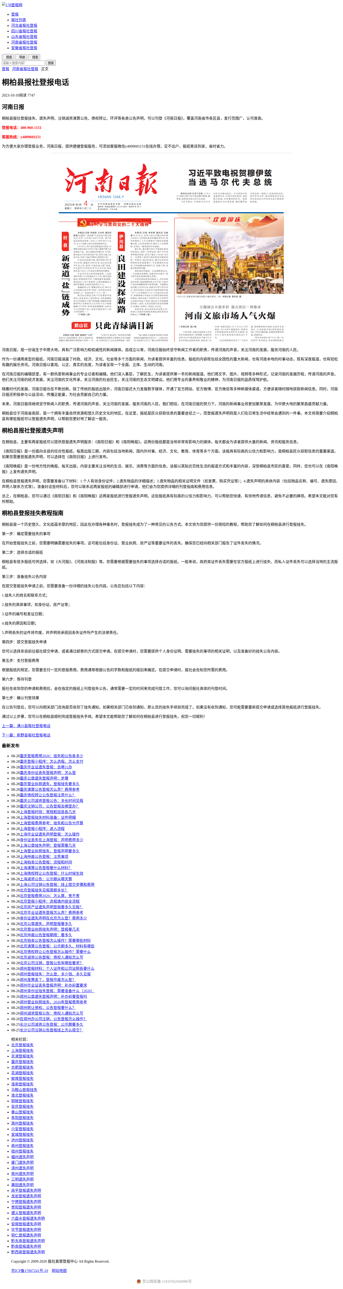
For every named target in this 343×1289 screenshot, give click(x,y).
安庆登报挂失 (22, 1107)
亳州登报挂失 (22, 1146)
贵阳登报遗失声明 (26, 1207)
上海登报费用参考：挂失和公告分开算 (51, 823)
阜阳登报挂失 (22, 1118)
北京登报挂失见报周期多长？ (44, 890)
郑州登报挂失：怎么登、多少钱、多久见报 (55, 974)
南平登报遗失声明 (26, 1190)
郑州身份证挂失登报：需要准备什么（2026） (57, 991)
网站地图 (59, 1271)
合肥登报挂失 (22, 1067)
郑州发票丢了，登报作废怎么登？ (48, 980)
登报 (15, 14)
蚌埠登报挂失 (22, 1079)
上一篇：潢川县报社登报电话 (26, 726)
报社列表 (18, 20)
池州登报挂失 (22, 1140)
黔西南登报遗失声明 (28, 1252)
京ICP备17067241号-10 (29, 1271)
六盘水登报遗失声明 (28, 1218)
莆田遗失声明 (22, 1185)
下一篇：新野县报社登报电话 (26, 735)
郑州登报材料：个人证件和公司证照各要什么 (57, 969)
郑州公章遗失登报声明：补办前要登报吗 (53, 997)
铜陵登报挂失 (22, 1101)
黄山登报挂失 (22, 1112)
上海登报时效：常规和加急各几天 (48, 812)
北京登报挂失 (22, 1045)
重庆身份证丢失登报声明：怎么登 (48, 773)
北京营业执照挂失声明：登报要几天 (50, 929)
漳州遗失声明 (22, 1168)
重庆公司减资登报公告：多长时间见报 (51, 801)
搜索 (51, 63)
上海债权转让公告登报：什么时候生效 (51, 873)
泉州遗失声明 (22, 1174)
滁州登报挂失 (22, 1123)
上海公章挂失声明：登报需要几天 (48, 845)
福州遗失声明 (22, 1157)
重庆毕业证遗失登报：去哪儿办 (46, 767)
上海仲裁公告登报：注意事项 (44, 857)
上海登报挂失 (22, 1051)
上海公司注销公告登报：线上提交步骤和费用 (57, 885)
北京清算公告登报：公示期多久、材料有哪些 (57, 946)
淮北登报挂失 (22, 1095)
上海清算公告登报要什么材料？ (46, 868)
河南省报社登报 (24, 42)
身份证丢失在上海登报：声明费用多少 (51, 840)
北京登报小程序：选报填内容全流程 (50, 901)
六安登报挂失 (22, 1129)
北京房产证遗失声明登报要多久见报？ (51, 907)
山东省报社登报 (24, 37)
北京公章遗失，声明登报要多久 (46, 924)
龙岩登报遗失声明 (26, 1196)
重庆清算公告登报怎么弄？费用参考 (50, 789)
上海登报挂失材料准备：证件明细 (48, 817)
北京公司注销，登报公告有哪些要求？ (51, 963)
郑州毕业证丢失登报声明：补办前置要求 (53, 985)
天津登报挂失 (22, 1056)
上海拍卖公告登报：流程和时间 (46, 862)
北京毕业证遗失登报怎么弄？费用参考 (51, 913)
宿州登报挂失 (22, 1151)
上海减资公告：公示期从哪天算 (46, 879)
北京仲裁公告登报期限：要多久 (46, 935)
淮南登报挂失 (22, 1084)
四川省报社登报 (24, 31)
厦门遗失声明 (22, 1163)
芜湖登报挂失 (22, 1073)
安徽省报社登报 (24, 48)
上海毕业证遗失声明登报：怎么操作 (50, 834)
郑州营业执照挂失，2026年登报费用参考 (53, 1002)
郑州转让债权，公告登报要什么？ (48, 1008)
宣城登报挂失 (22, 1135)
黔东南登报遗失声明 (28, 1241)
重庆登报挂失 (22, 1062)
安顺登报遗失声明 (26, 1224)
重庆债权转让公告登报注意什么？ (48, 795)
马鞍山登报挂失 (24, 1090)
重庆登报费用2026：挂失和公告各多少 (51, 756)
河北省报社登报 (24, 26)
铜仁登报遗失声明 (26, 1235)
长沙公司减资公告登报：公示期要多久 (51, 1024)
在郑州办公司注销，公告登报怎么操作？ (53, 1019)
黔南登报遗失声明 (26, 1246)
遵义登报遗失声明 (26, 1213)
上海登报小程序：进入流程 (42, 829)
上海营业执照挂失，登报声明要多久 (50, 851)
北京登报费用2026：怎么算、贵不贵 (50, 896)
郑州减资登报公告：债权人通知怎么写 (51, 1013)
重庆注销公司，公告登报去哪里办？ (50, 806)
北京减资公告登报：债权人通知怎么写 (51, 957)
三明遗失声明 (22, 1179)
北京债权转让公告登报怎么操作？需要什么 (55, 952)
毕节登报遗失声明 (26, 1230)
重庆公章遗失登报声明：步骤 (44, 778)
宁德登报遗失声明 (26, 1202)
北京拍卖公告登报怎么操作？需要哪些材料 (55, 941)
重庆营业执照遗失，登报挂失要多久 (50, 784)
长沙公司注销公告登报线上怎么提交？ (51, 1030)
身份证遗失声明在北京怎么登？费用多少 (53, 918)
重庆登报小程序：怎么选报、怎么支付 (51, 762)
